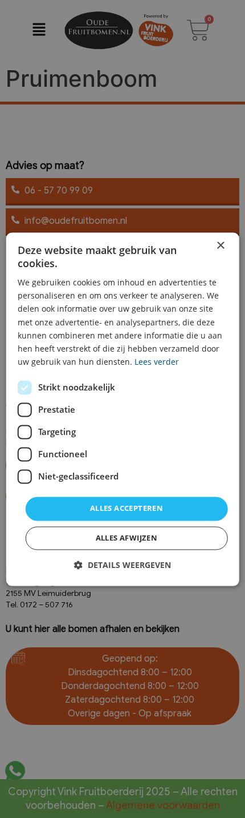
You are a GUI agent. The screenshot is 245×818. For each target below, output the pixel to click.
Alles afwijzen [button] (127, 538)
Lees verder (156, 361)
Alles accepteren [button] (126, 508)
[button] (122, 564)
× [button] (220, 245)
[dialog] (122, 409)
